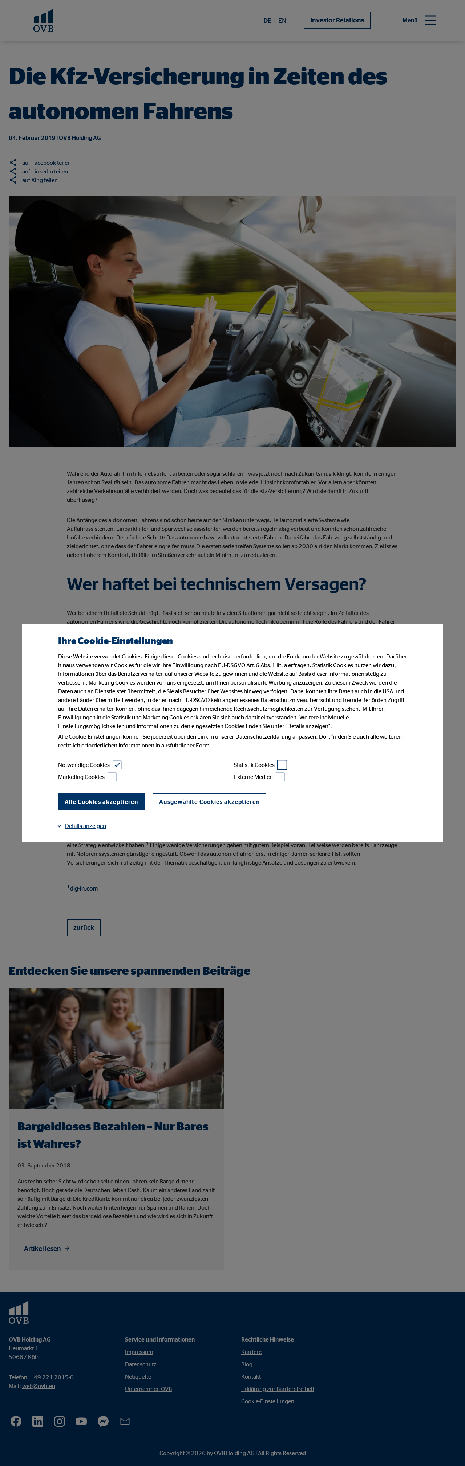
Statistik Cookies (254, 764)
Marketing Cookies (81, 776)
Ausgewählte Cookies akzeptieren (209, 801)
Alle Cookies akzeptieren (101, 801)
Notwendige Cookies (84, 764)
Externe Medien (253, 776)
